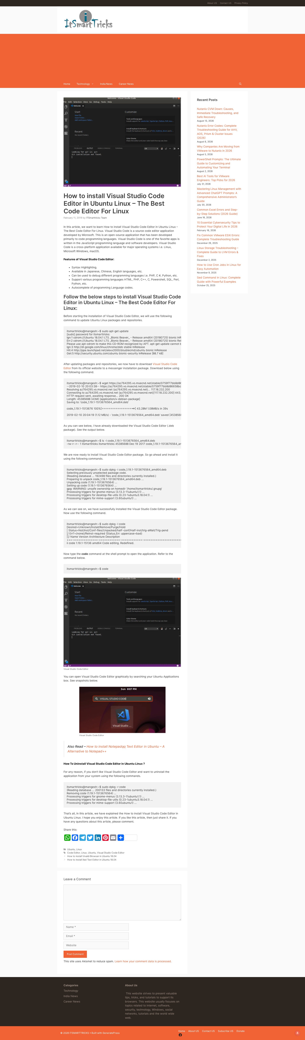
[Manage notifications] (297, 1033)
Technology (83, 83)
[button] (240, 84)
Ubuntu (71, 849)
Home (67, 83)
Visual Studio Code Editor (110, 852)
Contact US (225, 3)
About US (212, 3)
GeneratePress (111, 1032)
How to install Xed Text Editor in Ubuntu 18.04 (91, 859)
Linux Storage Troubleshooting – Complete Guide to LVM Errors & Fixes (217, 252)
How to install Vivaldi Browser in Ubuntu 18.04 (91, 856)
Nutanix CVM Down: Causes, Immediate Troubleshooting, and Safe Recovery (217, 113)
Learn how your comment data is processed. (143, 961)
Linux (79, 849)
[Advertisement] (152, 56)
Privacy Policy (241, 3)
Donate (241, 1031)
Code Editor (73, 852)
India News (106, 83)
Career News (126, 83)
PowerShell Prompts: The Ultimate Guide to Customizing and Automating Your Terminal (219, 163)
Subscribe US (225, 1031)
